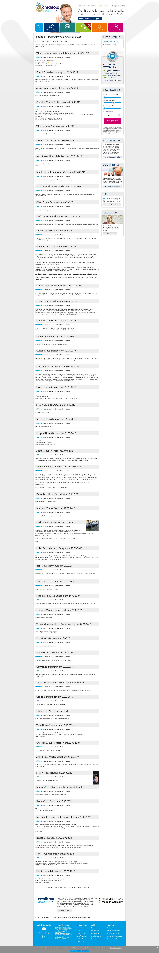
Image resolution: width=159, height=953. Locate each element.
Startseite (47, 917)
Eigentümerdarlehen (113, 933)
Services (79, 928)
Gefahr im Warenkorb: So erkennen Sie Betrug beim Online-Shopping (114, 200)
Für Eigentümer (51, 30)
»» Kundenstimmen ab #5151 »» (80, 917)
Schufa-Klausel (81, 936)
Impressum (80, 941)
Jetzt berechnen (110, 234)
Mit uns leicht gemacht (112, 186)
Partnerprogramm (97, 939)
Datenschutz (92, 6)
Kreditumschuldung (99, 30)
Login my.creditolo (119, 6)
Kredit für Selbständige (114, 936)
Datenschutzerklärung (116, 948)
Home (39, 30)
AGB (78, 930)
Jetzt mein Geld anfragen (112, 121)
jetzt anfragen (89, 18)
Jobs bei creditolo (96, 936)
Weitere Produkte (115, 30)
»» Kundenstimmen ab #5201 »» (79, 887)
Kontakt (106, 6)
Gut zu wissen (82, 6)
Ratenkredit (83, 30)
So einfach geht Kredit (112, 157)
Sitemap (94, 928)
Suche (100, 6)
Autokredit (67, 30)
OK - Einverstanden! (79, 951)
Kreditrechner (95, 930)
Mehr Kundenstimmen (60, 917)
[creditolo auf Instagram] (44, 938)
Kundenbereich (96, 933)
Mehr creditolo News (112, 205)
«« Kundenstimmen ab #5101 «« (56, 887)
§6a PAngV (65, 925)
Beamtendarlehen (113, 939)
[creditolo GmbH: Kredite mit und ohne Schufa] (47, 11)
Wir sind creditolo (64, 910)
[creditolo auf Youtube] (44, 930)
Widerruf (80, 939)
